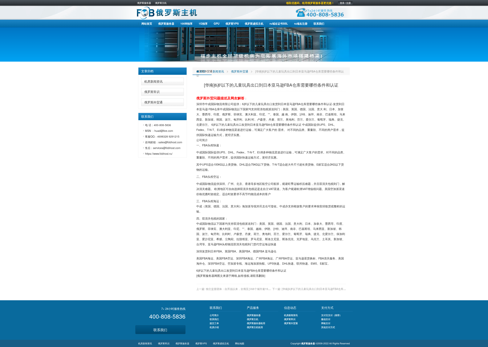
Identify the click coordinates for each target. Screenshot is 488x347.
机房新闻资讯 (153, 81)
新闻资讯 (218, 71)
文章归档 (147, 71)
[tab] (162, 71)
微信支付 (325, 319)
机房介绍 (214, 327)
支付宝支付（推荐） (331, 315)
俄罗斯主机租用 (255, 327)
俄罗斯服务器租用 (256, 323)
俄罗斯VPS (201, 343)
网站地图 (239, 343)
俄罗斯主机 (161, 3)
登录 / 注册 (345, 3)
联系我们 (160, 329)
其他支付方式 (328, 327)
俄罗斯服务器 (144, 3)
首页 (202, 71)
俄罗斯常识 (152, 91)
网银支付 (325, 323)
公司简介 (214, 315)
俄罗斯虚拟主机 (221, 343)
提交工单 (214, 323)
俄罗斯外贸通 (153, 102)
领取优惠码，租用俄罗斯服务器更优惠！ (310, 3)
